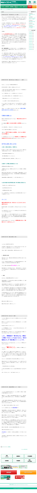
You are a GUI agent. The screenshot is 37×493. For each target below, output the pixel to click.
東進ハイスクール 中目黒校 (5, 9)
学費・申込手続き (30, 461)
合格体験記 (11, 6)
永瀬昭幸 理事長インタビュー (13, 484)
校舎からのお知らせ (16, 7)
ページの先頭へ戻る (24, 449)
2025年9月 (30, 49)
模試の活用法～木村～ (32, 21)
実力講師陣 (30, 456)
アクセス (2, 6)
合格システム (6, 456)
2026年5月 (30, 36)
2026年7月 (30, 33)
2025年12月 (31, 44)
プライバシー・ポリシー (24, 484)
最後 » (9, 446)
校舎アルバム (25, 6)
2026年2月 (30, 41)
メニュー (34, 3)
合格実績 (6, 460)
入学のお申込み (28, 472)
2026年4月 (30, 38)
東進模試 (18, 460)
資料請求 (29, 6)
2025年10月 (31, 47)
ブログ (21, 6)
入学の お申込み (34, 7)
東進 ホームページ (30, 3)
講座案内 (18, 456)
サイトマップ (19, 484)
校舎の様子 (7, 6)
